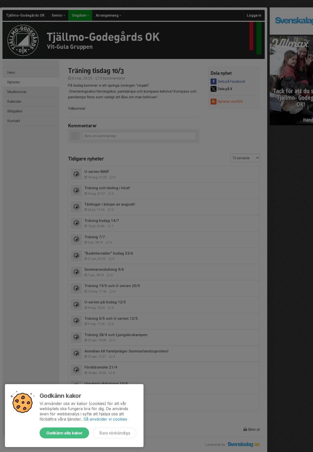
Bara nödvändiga (114, 432)
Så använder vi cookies (105, 419)
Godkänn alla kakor (64, 432)
